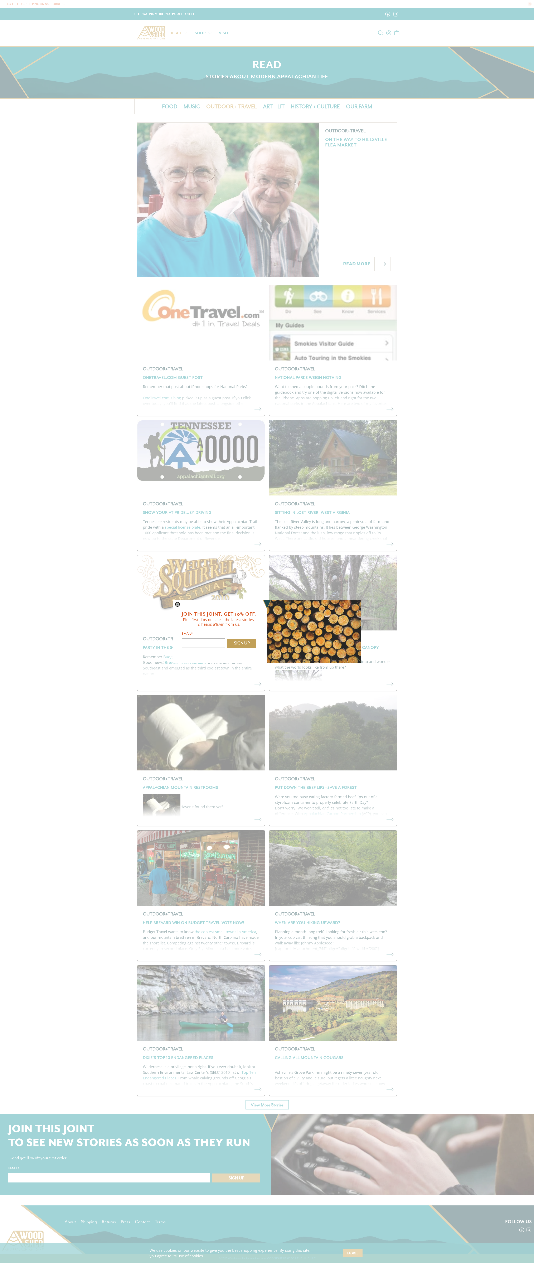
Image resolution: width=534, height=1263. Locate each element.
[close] (177, 604)
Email (187, 634)
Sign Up (242, 643)
